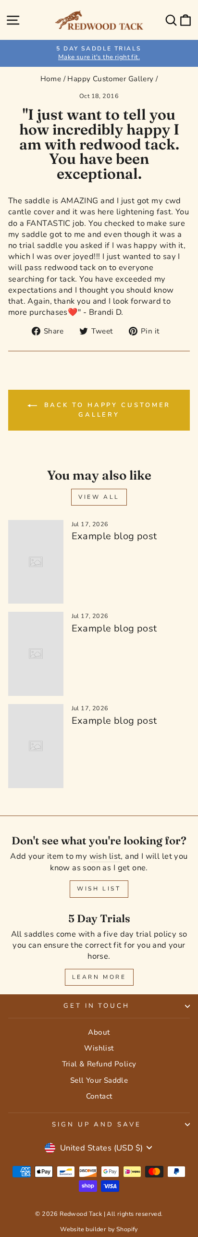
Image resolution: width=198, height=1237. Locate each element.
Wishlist (98, 1048)
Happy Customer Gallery (110, 79)
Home (51, 79)
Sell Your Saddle (99, 1080)
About (99, 1032)
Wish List (99, 888)
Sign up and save (96, 1124)
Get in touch (96, 1006)
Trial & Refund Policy (99, 1064)
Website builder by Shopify (99, 1229)
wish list (105, 856)
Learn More (99, 977)
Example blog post (114, 536)
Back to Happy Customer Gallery (106, 410)
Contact (99, 1096)
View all (99, 497)
